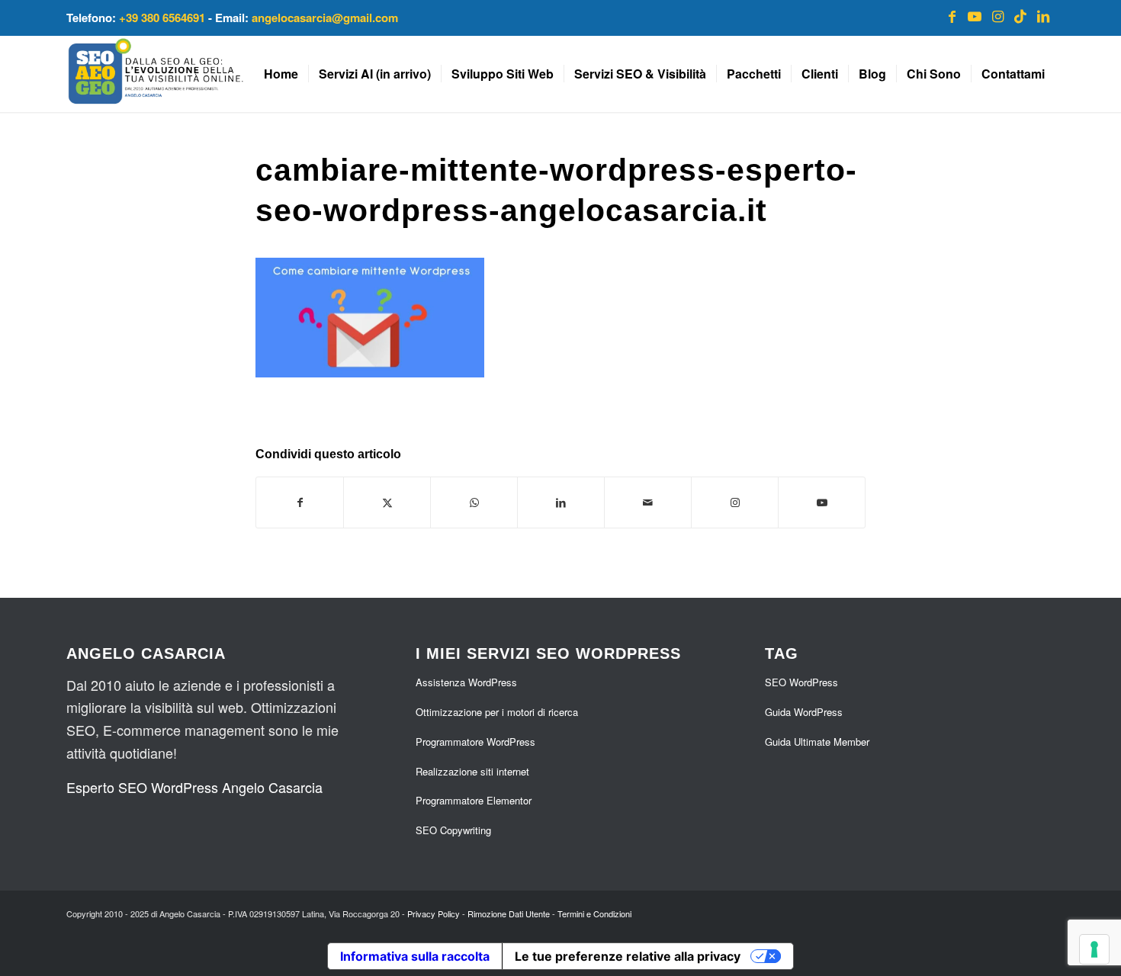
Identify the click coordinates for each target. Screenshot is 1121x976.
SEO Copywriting (453, 830)
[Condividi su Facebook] (299, 502)
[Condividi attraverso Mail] (648, 502)
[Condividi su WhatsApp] (474, 502)
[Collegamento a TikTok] (1020, 15)
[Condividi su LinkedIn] (561, 502)
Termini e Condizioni (594, 913)
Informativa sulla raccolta (415, 956)
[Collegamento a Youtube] (974, 15)
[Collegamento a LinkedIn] (1043, 15)
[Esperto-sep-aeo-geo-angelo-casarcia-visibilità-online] (155, 74)
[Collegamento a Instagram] (997, 15)
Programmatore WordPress (475, 741)
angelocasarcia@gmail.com (325, 17)
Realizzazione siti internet (472, 771)
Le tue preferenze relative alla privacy (627, 956)
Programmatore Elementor (474, 800)
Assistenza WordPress (466, 682)
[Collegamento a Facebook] (951, 15)
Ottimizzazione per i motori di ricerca (497, 712)
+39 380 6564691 (162, 17)
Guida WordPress (804, 712)
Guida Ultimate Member (817, 741)
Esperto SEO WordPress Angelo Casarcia (194, 787)
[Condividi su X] (387, 502)
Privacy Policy (433, 913)
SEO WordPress (801, 682)
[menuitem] (281, 74)
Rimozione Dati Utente (508, 913)
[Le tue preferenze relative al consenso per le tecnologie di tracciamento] (1094, 949)
